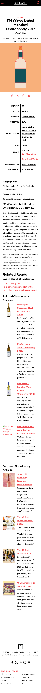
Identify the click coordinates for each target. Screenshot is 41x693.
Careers (4, 681)
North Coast (28, 133)
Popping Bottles (9, 189)
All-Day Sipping (9, 186)
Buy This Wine (29, 154)
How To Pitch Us (27, 681)
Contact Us (25, 677)
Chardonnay (28, 116)
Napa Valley (28, 127)
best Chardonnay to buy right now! (20, 290)
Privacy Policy (26, 684)
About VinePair (6, 674)
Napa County (29, 130)
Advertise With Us (7, 677)
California (27, 137)
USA (24, 140)
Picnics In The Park (25, 186)
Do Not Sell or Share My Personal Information (20, 655)
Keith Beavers (29, 164)
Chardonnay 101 (12, 283)
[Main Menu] (2, 3)
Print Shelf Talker (30, 159)
